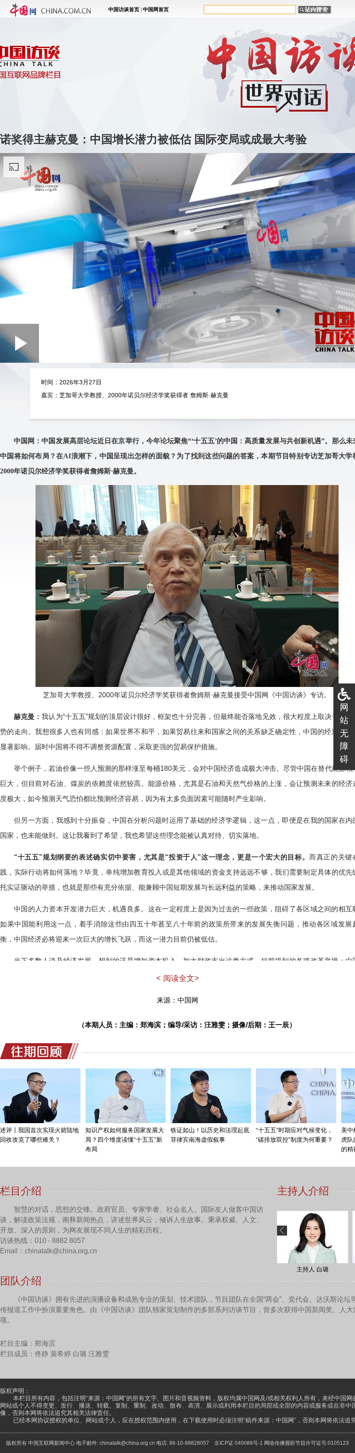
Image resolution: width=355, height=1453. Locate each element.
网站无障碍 (344, 733)
